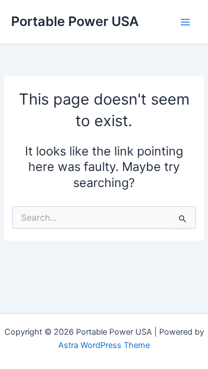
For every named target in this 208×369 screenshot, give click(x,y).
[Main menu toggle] (185, 22)
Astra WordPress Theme (104, 345)
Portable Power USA (75, 21)
